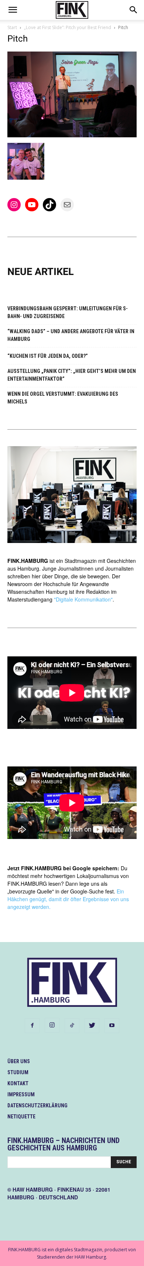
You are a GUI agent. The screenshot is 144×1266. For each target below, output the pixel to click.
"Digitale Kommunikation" (83, 599)
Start (12, 27)
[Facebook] (32, 1025)
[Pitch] (72, 135)
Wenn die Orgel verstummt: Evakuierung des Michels (62, 398)
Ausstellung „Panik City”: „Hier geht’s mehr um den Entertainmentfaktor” (71, 375)
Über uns (18, 1061)
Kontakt (17, 1083)
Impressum (21, 1094)
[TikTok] (72, 1025)
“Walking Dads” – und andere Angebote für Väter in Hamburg (70, 335)
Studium (17, 1072)
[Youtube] (111, 1025)
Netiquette (21, 1116)
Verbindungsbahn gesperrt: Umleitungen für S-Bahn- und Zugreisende (67, 312)
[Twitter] (92, 1025)
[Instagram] (52, 1025)
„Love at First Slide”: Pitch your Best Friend (67, 27)
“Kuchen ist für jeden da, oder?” (47, 356)
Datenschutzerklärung (37, 1105)
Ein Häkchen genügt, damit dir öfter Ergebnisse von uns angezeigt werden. (68, 899)
